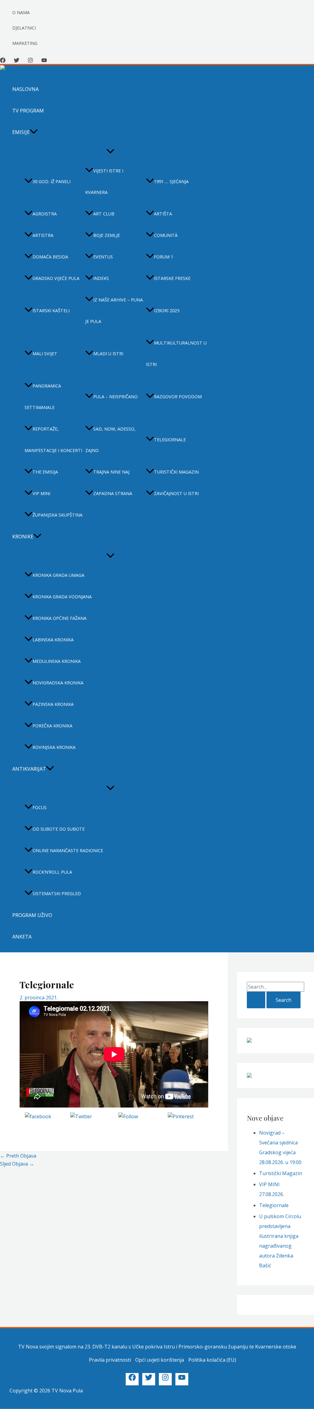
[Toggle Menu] (110, 151)
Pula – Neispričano (115, 396)
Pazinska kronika (53, 704)
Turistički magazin (176, 472)
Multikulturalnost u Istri (176, 353)
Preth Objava (18, 1155)
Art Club (103, 214)
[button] (34, 132)
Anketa (22, 936)
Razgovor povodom (178, 396)
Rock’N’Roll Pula (52, 872)
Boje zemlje (106, 235)
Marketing (24, 43)
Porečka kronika (52, 726)
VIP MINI (41, 493)
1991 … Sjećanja (171, 181)
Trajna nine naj (111, 472)
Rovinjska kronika (54, 747)
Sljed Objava (17, 1163)
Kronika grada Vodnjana (62, 597)
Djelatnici (24, 28)
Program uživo (32, 915)
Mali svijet (45, 353)
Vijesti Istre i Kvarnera (104, 181)
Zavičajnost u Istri (176, 493)
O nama (21, 12)
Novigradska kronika (58, 683)
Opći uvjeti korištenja (159, 1359)
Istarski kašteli (51, 310)
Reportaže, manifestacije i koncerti (53, 439)
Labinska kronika (53, 640)
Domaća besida (50, 257)
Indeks (101, 278)
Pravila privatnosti (110, 1359)
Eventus (103, 257)
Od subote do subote (59, 829)
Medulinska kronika (57, 661)
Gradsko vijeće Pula (56, 278)
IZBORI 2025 (166, 310)
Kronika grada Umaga (58, 575)
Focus (40, 807)
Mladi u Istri (108, 353)
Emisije (21, 132)
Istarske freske (172, 278)
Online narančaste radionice (68, 850)
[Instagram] (30, 61)
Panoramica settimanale (43, 396)
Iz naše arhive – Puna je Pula (114, 310)
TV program (28, 110)
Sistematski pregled (57, 893)
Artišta (163, 214)
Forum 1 (163, 257)
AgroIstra (45, 214)
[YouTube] (44, 61)
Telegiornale (170, 440)
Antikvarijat (29, 769)
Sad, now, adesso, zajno (110, 439)
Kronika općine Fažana (59, 618)
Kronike (22, 536)
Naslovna (25, 89)
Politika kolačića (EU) (212, 1359)
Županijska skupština (57, 515)
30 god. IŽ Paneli (52, 181)
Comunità (166, 235)
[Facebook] (3, 61)
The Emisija (45, 472)
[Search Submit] (256, 1000)
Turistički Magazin (280, 1173)
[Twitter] (16, 61)
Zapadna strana (112, 493)
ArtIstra (43, 235)
